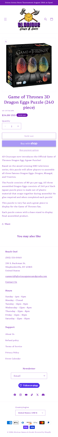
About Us (9, 334)
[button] (5, 19)
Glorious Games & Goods (24, 432)
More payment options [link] (29, 150)
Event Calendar (13, 358)
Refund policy (12, 340)
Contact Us (11, 281)
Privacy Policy (12, 352)
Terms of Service (13, 346)
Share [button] (8, 223)
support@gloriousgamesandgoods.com (26, 276)
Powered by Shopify (43, 432)
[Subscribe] (44, 376)
